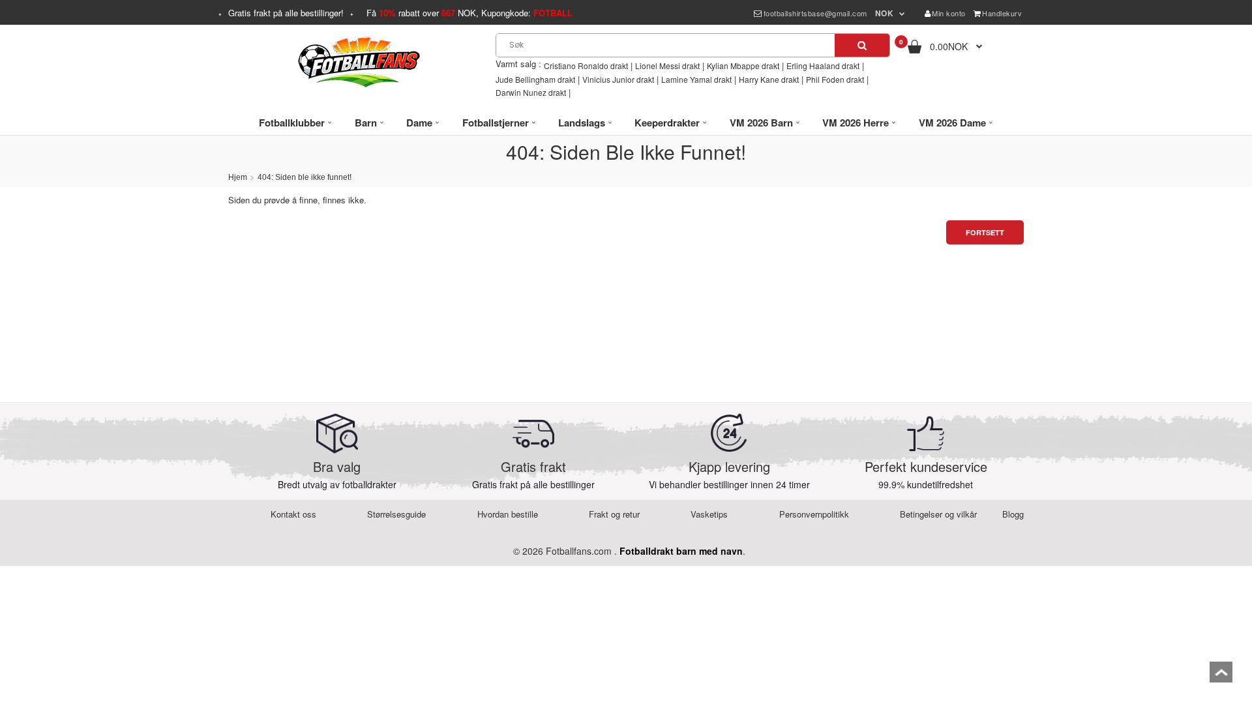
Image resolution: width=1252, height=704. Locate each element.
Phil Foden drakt (835, 79)
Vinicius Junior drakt (618, 79)
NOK (884, 13)
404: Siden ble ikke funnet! (304, 177)
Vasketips (709, 514)
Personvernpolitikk (814, 514)
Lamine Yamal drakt (696, 79)
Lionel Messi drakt (667, 65)
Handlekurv (1002, 13)
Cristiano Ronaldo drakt (586, 65)
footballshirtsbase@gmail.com (815, 13)
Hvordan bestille (507, 514)
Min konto (949, 13)
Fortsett (985, 232)
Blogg (1013, 514)
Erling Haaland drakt (822, 65)
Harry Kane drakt (769, 79)
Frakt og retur (614, 514)
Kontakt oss (293, 514)
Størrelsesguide (396, 514)
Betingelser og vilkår (938, 514)
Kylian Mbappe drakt (743, 65)
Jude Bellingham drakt (535, 79)
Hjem (237, 177)
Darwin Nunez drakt (531, 92)
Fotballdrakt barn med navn (681, 550)
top (1221, 676)
